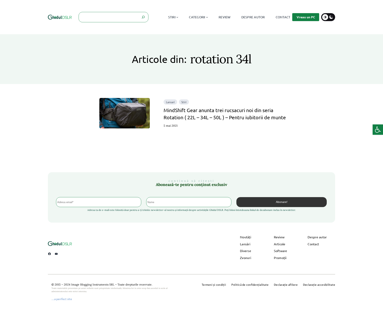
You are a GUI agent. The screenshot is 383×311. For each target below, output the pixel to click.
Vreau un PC (306, 17)
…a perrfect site (61, 299)
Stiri (184, 102)
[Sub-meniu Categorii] (207, 17)
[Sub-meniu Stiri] (177, 17)
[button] (378, 129)
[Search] (143, 17)
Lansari (170, 102)
